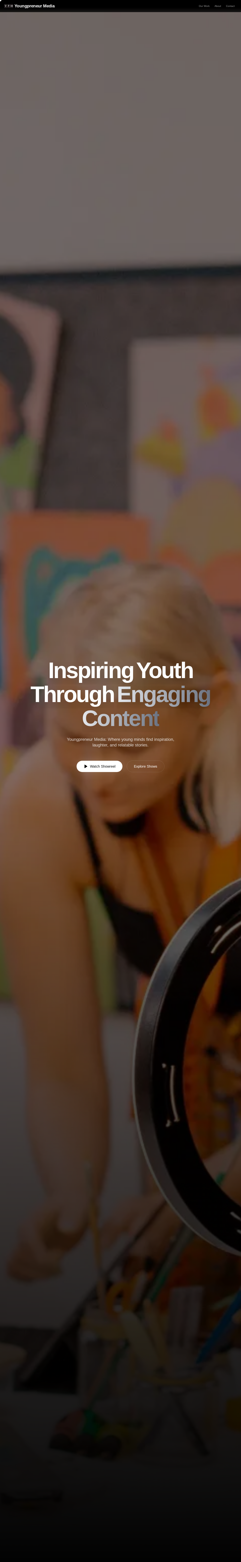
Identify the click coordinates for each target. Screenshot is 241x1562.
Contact (230, 6)
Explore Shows (145, 766)
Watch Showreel (102, 766)
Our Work (204, 6)
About (218, 6)
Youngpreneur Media (34, 6)
